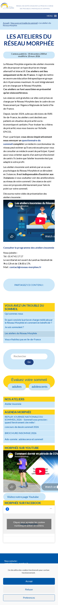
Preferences (29, 597)
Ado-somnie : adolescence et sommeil (24, 439)
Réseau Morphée (7, 6)
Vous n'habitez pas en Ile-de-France (23, 339)
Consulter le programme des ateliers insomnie (28, 247)
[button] (50, 16)
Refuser (29, 589)
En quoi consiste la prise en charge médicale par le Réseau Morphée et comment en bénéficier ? (29, 321)
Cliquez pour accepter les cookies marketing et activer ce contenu (29, 524)
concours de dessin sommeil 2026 (22, 426)
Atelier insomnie (13, 403)
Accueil (6, 23)
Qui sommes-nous (14, 313)
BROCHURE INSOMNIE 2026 (20, 433)
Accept (29, 581)
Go (29, 362)
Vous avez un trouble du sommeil (24, 23)
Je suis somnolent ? (14, 327)
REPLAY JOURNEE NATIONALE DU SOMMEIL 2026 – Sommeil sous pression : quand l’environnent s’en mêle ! (26, 419)
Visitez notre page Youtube (23, 496)
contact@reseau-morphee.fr (25, 267)
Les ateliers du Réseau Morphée (29, 40)
